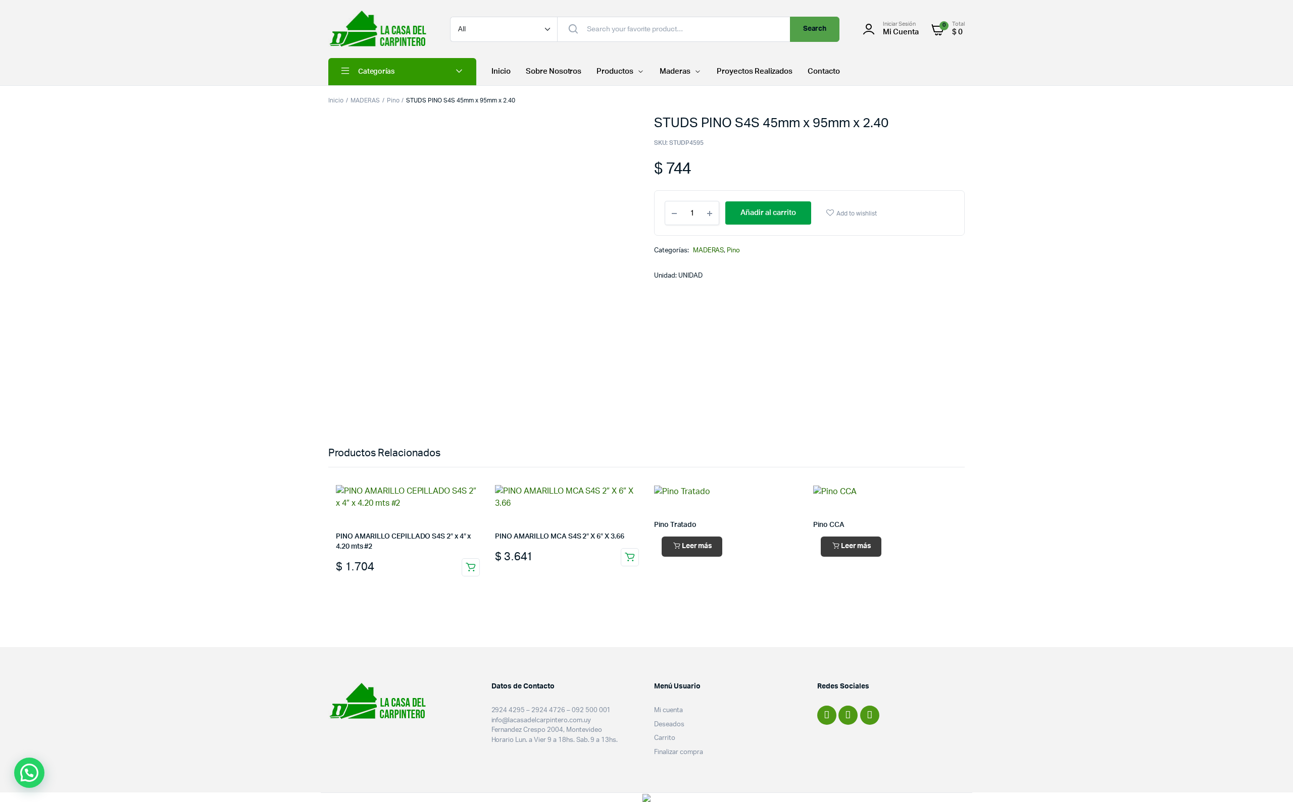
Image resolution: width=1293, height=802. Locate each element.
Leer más (697, 546)
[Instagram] (848, 715)
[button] (29, 773)
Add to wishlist (856, 213)
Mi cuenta (668, 710)
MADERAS (365, 100)
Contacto (824, 71)
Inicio (501, 71)
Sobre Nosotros (554, 71)
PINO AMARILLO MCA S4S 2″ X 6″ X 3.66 (559, 536)
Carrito (664, 738)
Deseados (669, 724)
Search (815, 28)
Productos (614, 71)
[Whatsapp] (869, 715)
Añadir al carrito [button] (471, 567)
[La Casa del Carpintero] (379, 29)
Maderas (675, 71)
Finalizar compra (678, 752)
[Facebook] (826, 715)
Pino (393, 100)
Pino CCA (828, 524)
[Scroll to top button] (1270, 779)
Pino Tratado (675, 524)
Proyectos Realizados (754, 71)
